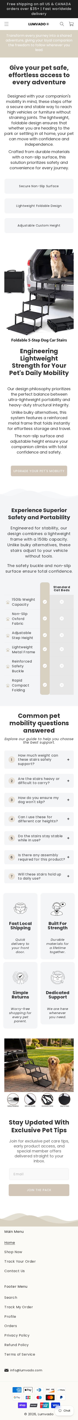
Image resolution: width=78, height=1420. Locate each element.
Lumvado (46, 1414)
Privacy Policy (16, 1335)
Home (9, 1242)
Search (10, 1297)
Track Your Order (20, 1261)
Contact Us (14, 1270)
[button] (6, 24)
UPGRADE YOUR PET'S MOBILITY (39, 471)
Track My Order (18, 1307)
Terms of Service (19, 1354)
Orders (10, 1326)
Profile (10, 1316)
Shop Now (13, 1252)
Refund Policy (16, 1344)
